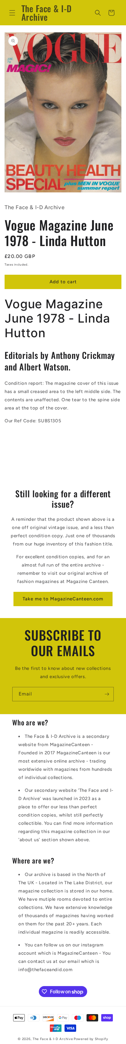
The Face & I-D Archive (53, 1039)
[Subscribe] (106, 694)
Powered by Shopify (91, 1039)
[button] (12, 13)
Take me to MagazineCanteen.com (63, 599)
